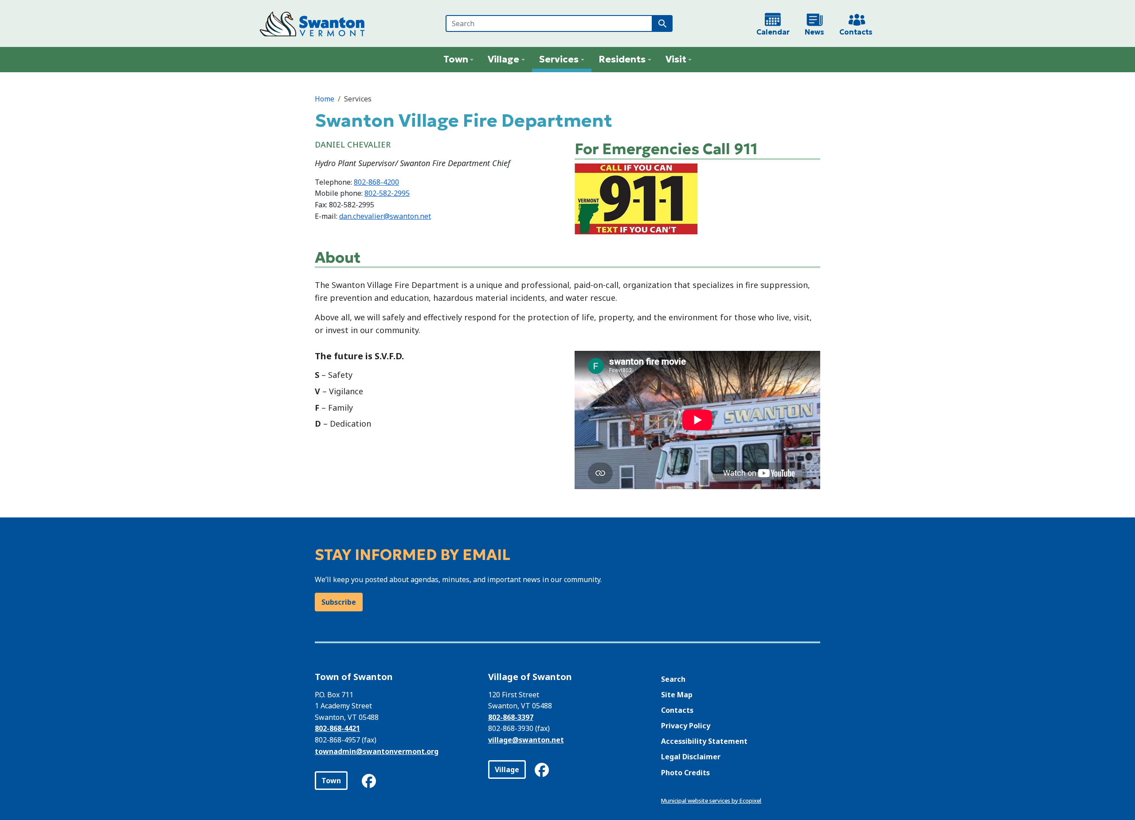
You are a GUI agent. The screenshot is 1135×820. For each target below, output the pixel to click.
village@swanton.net (526, 740)
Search (673, 679)
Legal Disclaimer (690, 757)
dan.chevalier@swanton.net (385, 216)
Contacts (677, 710)
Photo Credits (685, 772)
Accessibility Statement (704, 741)
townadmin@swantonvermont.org (376, 751)
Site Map (677, 695)
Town (331, 780)
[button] (458, 59)
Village (507, 769)
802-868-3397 (510, 717)
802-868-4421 (337, 728)
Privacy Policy (685, 726)
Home (324, 99)
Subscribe (338, 602)
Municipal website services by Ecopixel (711, 800)
